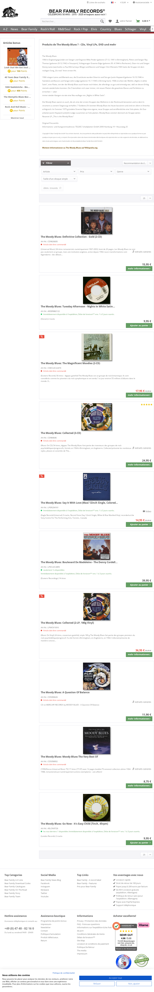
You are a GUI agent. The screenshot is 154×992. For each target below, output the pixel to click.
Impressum (82, 953)
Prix (82, 171)
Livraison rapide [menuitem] (123, 879)
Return (44, 940)
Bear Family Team (12, 896)
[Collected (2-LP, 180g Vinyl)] (96, 606)
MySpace (45, 889)
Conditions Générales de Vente (91, 934)
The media (81, 950)
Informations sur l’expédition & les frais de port (94, 929)
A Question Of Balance (65, 692)
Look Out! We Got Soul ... (17, 67)
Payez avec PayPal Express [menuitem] (128, 902)
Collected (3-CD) (61, 433)
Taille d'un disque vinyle (55, 178)
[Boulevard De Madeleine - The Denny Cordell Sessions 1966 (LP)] (96, 546)
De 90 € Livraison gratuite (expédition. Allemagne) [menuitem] (127, 891)
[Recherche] (102, 21)
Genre (120, 171)
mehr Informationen (138, 268)
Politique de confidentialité (64, 973)
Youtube (44, 896)
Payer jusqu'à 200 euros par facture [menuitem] (132, 886)
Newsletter (46, 927)
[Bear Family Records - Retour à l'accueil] (10, 12)
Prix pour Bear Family (86, 886)
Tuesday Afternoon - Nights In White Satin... (78, 306)
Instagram (45, 886)
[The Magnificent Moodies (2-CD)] (96, 347)
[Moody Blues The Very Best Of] (96, 740)
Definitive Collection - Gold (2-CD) (71, 236)
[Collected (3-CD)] (96, 416)
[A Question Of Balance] (96, 676)
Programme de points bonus (53, 921)
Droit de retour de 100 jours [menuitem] (128, 883)
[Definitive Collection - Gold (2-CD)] (96, 220)
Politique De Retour (85, 947)
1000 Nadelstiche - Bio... (17, 87)
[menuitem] (73, 21)
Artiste (46, 171)
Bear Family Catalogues (15, 886)
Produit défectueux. (50, 937)
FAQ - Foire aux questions (88, 924)
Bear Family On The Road (16, 889)
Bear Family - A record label (89, 880)
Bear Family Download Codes (18, 883)
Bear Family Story (12, 893)
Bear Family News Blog (51, 880)
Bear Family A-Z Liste (14, 880)
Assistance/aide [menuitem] (142, 2)
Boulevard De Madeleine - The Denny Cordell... (79, 562)
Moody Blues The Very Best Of (69, 756)
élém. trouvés (50, 188)
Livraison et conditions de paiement (93, 943)
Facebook (45, 883)
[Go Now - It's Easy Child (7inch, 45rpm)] (96, 807)
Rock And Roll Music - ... (17, 106)
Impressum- (46, 924)
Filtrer (48, 163)
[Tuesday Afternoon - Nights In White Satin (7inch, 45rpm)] (96, 290)
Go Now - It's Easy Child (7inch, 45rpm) (74, 823)
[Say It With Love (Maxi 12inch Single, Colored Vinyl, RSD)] (96, 486)
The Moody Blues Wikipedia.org (69, 147)
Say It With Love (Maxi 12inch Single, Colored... (79, 502)
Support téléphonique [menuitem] (126, 905)
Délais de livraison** (86, 937)
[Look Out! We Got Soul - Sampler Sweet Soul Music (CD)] (17, 57)
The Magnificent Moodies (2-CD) (70, 363)
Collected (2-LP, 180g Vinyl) (67, 622)
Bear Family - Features (87, 883)
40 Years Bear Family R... (17, 77)
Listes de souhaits (97, 2)
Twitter (44, 893)
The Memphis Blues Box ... (17, 96)
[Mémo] (110, 21)
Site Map (81, 940)
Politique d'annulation (51, 934)
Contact (44, 930)
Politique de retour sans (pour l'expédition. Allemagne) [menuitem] (129, 897)
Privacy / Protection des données (91, 921)
